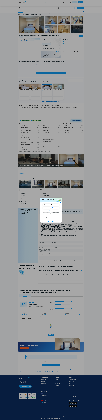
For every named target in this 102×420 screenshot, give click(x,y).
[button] (51, 211)
